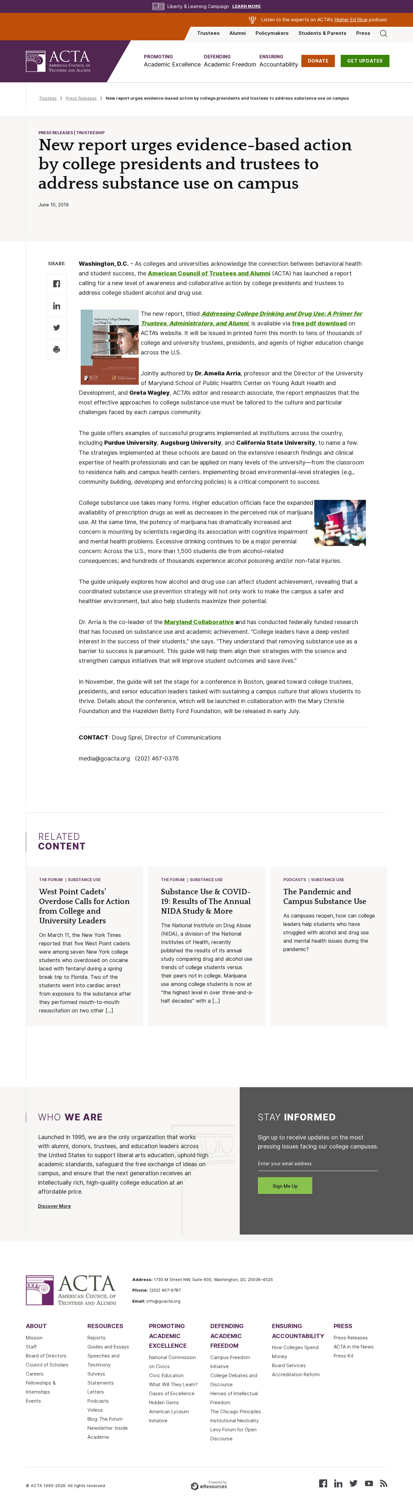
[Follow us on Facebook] (323, 1482)
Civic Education (166, 1375)
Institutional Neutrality (234, 1421)
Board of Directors (46, 1356)
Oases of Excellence (172, 1393)
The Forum (51, 879)
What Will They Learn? (173, 1384)
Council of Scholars (47, 1365)
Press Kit (344, 1356)
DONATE (318, 61)
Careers (35, 1374)
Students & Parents (322, 33)
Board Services (289, 1365)
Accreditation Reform (296, 1374)
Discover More (54, 1206)
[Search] (383, 33)
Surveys (96, 1374)
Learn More (246, 6)
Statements (100, 1383)
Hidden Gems (164, 1403)
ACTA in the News (354, 1347)
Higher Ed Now (351, 20)
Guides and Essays (108, 1347)
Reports (96, 1338)
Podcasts (294, 879)
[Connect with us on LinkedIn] (338, 1482)
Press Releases (81, 98)
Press (363, 33)
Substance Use (84, 879)
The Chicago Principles (235, 1412)
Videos (95, 1410)
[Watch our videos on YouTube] (369, 1482)
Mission (34, 1338)
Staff (31, 1347)
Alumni (237, 33)
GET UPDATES (365, 61)
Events (33, 1401)
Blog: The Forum (105, 1419)
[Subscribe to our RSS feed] (383, 1482)
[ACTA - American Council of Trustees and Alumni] (66, 61)
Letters (95, 1392)
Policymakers (272, 33)
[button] (172, 61)
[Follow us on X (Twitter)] (353, 1482)
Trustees (208, 33)
